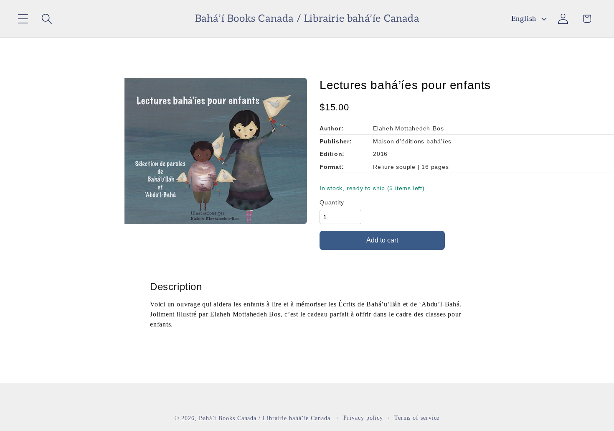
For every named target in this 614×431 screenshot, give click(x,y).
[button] (23, 19)
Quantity (332, 202)
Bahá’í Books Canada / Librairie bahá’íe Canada (264, 417)
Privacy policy (363, 417)
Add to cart (382, 240)
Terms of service (417, 417)
